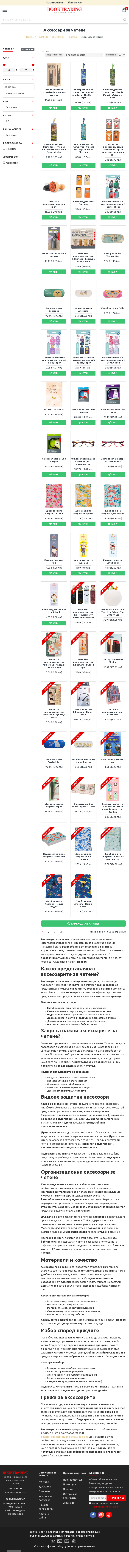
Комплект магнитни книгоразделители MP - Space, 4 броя (83, 360)
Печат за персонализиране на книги (54, 204)
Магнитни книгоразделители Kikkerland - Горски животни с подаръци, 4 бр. (112, 149)
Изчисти (29, 49)
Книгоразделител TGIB (54, 561)
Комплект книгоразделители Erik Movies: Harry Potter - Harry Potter (83, 613)
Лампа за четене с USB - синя (113, 410)
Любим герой (11, 157)
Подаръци (73, 37)
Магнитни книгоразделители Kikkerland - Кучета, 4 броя (54, 713)
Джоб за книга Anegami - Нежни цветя (83, 904)
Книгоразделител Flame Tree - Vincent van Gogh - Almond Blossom (83, 148)
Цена (6, 58)
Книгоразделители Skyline (113, 660)
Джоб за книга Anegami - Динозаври (112, 512)
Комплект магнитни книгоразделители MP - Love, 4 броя (113, 360)
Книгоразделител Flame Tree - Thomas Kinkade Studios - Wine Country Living (54, 148)
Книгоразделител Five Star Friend (54, 610)
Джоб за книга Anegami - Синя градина (83, 856)
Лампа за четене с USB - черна (54, 460)
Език (6, 101)
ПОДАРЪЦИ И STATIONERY (50, 37)
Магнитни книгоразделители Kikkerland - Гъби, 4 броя (83, 663)
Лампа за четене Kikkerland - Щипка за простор (54, 92)
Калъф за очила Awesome (83, 309)
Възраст (8, 115)
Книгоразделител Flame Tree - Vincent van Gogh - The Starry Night (83, 94)
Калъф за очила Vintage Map (112, 254)
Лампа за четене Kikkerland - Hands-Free (83, 712)
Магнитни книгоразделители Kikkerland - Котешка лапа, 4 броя (83, 257)
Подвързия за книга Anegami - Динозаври (54, 855)
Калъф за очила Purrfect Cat (53, 760)
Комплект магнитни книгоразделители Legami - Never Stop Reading (112, 808)
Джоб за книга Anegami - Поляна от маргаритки (113, 856)
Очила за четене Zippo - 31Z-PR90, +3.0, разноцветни (83, 461)
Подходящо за (12, 143)
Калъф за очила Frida (112, 308)
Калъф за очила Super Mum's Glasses (83, 760)
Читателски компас (54, 409)
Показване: (111, 55)
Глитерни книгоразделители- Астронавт (112, 712)
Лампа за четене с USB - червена (83, 410)
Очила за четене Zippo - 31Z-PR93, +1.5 (113, 460)
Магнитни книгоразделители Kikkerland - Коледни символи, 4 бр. (54, 663)
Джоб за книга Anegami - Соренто (83, 512)
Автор (6, 79)
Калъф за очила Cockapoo (53, 309)
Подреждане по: (54, 55)
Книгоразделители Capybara (83, 202)
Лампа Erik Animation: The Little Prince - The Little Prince (112, 612)
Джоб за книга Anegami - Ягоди (54, 512)
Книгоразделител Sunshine (83, 561)
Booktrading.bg (64, 1436)
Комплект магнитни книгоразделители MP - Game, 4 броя (113, 204)
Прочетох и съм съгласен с (106, 1505)
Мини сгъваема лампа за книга (54, 254)
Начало (30, 37)
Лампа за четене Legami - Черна (54, 805)
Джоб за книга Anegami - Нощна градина (54, 904)
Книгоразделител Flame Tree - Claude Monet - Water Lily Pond (113, 94)
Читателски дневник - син (113, 760)
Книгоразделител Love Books (112, 561)
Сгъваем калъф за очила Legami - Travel (83, 805)
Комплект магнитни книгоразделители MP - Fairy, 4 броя (54, 360)
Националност (12, 129)
